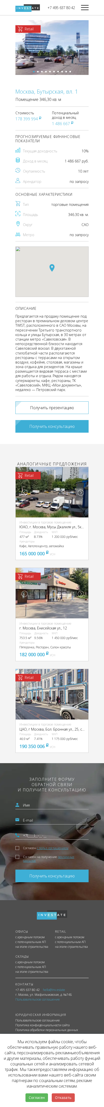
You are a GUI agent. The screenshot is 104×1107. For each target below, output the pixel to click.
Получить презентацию (52, 407)
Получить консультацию (52, 426)
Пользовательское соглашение (37, 1020)
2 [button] (38, 72)
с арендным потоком (30, 937)
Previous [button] (24, 493)
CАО (85, 224)
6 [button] (54, 72)
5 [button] (50, 72)
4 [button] (46, 72)
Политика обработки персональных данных (46, 1030)
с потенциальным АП (30, 942)
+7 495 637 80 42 (61, 7)
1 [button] (34, 72)
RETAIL (60, 931)
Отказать (63, 1097)
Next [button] (81, 493)
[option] (52, 47)
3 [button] (42, 72)
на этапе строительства (31, 947)
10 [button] (70, 72)
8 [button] (62, 72)
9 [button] (66, 72)
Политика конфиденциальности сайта (42, 1025)
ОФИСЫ (21, 931)
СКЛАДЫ (22, 956)
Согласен (45, 848)
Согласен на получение (48, 859)
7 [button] (58, 72)
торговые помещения (70, 204)
